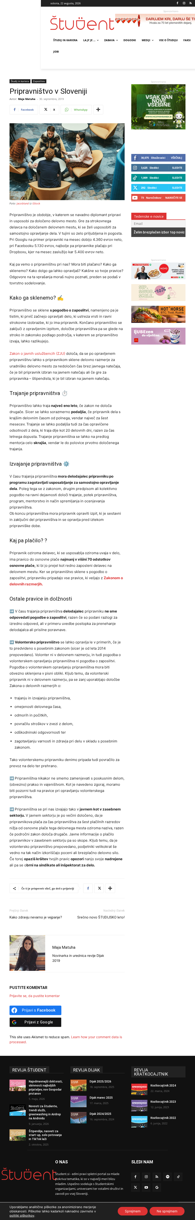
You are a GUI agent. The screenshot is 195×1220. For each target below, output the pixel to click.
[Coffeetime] (158, 303)
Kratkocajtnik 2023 (163, 1101)
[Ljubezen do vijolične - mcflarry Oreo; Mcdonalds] (158, 347)
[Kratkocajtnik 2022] (139, 1121)
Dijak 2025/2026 (100, 1081)
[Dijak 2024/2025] (78, 1117)
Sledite (177, 167)
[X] (99, 888)
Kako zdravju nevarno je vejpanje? (36, 917)
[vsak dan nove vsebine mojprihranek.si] (158, 128)
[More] (98, 109)
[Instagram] (184, 3)
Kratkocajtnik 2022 (163, 1118)
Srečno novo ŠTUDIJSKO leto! (101, 917)
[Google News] (157, 1187)
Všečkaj (176, 157)
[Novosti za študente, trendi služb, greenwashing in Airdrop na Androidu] (18, 1110)
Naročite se (173, 197)
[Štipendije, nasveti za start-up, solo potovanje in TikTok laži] (18, 1135)
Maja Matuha (26, 99)
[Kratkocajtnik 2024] (139, 1089)
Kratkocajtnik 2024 (163, 1085)
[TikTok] (178, 1177)
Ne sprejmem (167, 1211)
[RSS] (190, 3)
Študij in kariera (20, 81)
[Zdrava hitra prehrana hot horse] (158, 325)
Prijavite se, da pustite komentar (35, 996)
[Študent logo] (82, 23)
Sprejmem (133, 1211)
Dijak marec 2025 (101, 1097)
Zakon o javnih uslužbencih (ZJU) (37, 353)
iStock (36, 203)
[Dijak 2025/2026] (78, 1085)
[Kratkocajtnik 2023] (139, 1105)
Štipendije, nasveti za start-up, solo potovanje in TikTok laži (45, 1135)
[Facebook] (177, 3)
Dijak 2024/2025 (100, 1114)
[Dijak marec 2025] (78, 1101)
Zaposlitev (39, 81)
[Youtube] (146, 1187)
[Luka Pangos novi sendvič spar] (158, 281)
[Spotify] (167, 1177)
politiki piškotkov (22, 1215)
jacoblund (23, 203)
